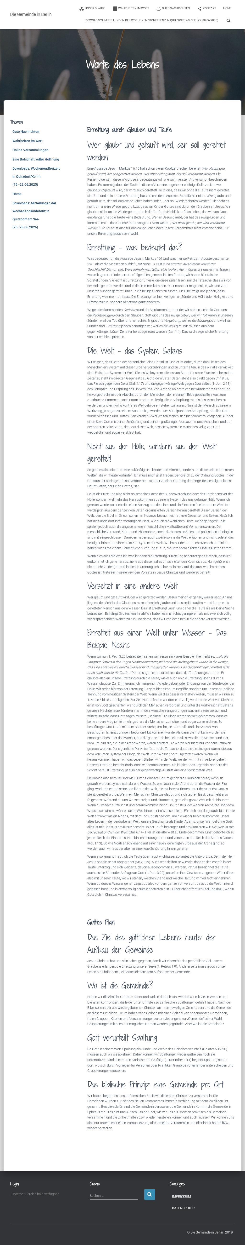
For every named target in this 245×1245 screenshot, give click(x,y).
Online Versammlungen (30, 150)
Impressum (181, 1196)
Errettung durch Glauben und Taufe (129, 129)
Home (227, 8)
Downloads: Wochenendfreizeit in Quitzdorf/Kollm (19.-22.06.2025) (36, 176)
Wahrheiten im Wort (27, 141)
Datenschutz (183, 1208)
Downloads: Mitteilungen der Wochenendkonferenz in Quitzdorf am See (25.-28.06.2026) (151, 20)
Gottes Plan (100, 922)
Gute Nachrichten (25, 131)
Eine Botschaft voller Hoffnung (35, 159)
